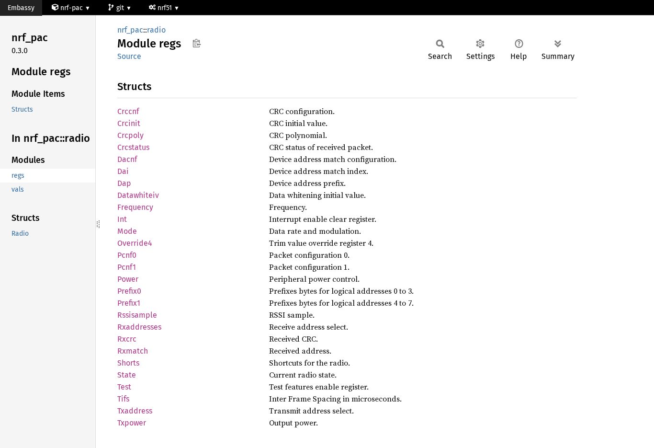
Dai (123, 171)
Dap (124, 183)
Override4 (134, 243)
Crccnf (128, 111)
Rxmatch (132, 351)
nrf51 (166, 8)
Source (129, 56)
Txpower (131, 422)
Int (122, 219)
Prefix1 (128, 303)
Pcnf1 (126, 267)
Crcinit (128, 123)
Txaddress (134, 410)
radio (156, 29)
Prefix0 (129, 291)
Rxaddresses (139, 327)
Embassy (21, 8)
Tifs (123, 398)
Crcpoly (130, 135)
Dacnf (127, 159)
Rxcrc (126, 339)
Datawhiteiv (138, 195)
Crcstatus (133, 147)
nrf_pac (130, 29)
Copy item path (196, 43)
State (126, 374)
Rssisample (137, 315)
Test (124, 386)
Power (127, 279)
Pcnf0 (126, 255)
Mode (127, 231)
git (121, 8)
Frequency (135, 207)
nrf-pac (71, 8)
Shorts (128, 363)
